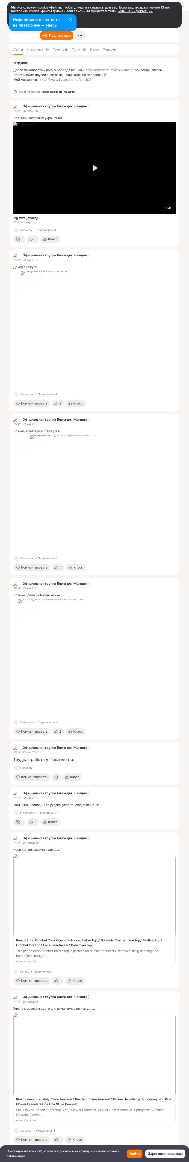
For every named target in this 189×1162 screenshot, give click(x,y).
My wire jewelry (25, 218)
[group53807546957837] (17, 108)
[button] (56, 35)
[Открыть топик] (94, 118)
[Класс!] (16, 230)
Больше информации (135, 11)
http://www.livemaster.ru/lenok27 (65, 80)
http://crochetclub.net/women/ (109, 70)
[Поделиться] (56, 777)
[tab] (18, 49)
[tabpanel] (94, 623)
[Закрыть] (70, 20)
